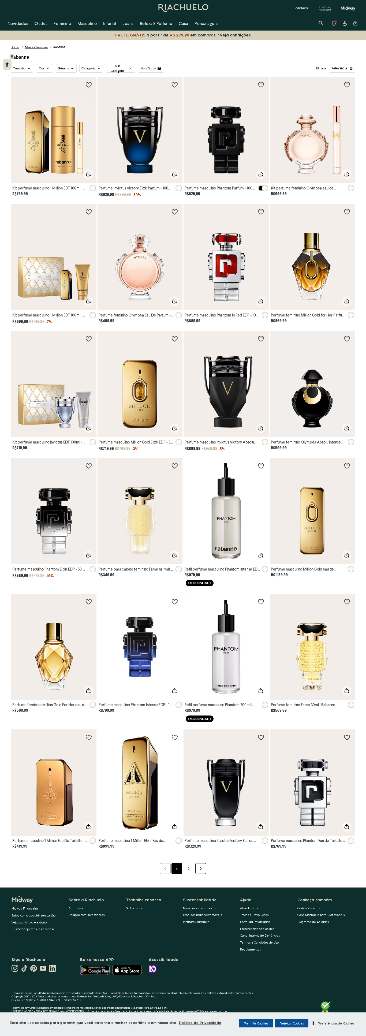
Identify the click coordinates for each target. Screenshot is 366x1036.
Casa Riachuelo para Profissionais (321, 915)
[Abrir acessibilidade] (7, 64)
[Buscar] (321, 23)
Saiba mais (134, 908)
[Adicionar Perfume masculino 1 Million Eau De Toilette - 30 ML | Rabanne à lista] (89, 737)
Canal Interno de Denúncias (260, 935)
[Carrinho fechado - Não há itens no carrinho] (355, 23)
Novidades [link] (18, 23)
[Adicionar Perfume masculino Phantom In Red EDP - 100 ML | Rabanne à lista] (261, 212)
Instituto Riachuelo (196, 922)
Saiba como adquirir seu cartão (33, 915)
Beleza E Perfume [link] (156, 23)
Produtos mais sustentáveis (202, 915)
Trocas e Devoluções (254, 915)
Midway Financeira (25, 908)
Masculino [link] (87, 23)
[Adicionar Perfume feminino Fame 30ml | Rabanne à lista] (347, 602)
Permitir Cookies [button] (256, 1023)
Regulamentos (250, 949)
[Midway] (348, 8)
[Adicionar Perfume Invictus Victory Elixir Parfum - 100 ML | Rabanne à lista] (175, 85)
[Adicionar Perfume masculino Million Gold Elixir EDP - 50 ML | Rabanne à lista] (175, 339)
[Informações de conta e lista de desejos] (344, 23)
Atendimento (249, 908)
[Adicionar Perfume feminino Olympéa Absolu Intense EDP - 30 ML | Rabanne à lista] (347, 339)
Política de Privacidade (200, 1022)
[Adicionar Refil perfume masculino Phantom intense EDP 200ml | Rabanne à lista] (261, 466)
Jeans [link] (127, 23)
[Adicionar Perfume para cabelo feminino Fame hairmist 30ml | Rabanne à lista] (175, 466)
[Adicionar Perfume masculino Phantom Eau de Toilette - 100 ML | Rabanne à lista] (347, 737)
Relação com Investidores (86, 915)
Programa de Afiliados (313, 922)
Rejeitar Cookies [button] (291, 1023)
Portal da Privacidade (255, 922)
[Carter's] (302, 8)
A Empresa (76, 908)
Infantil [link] (109, 23)
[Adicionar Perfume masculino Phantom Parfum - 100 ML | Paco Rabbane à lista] (261, 85)
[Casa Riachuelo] (325, 8)
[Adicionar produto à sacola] (88, 174)
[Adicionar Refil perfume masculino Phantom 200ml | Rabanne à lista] (261, 602)
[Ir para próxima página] (200, 868)
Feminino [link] (62, 23)
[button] (333, 1023)
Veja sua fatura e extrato (29, 922)
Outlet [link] (41, 23)
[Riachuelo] (183, 8)
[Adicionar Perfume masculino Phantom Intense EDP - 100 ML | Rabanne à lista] (175, 602)
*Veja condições (234, 35)
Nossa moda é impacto (199, 908)
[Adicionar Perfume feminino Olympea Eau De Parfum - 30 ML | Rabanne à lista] (175, 212)
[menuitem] (18, 23)
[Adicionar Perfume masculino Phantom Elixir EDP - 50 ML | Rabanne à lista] (89, 466)
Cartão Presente (308, 908)
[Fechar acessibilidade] (12, 56)
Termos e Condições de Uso (259, 942)
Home (15, 47)
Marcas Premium (36, 47)
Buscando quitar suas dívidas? (33, 929)
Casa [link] (183, 23)
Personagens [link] (206, 23)
